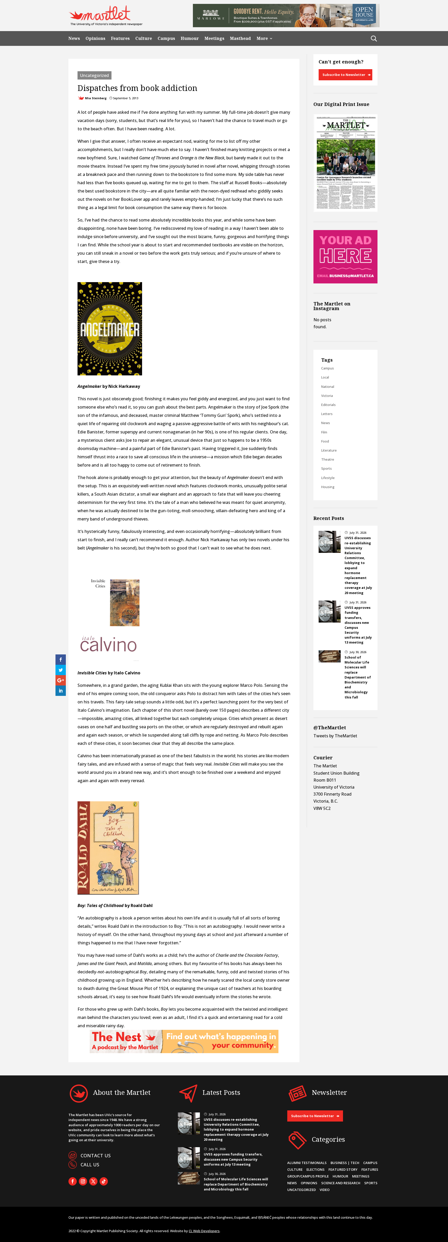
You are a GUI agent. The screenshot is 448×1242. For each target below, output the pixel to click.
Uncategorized (94, 75)
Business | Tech (345, 1162)
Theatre (327, 459)
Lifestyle (328, 477)
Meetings (214, 38)
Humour (190, 38)
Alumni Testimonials (307, 1162)
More (262, 38)
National (327, 386)
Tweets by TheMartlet (335, 736)
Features (120, 38)
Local (325, 377)
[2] (184, 1051)
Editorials (328, 404)
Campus (166, 38)
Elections (315, 1169)
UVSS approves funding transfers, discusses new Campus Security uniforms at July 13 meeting (233, 1159)
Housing (327, 486)
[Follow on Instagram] (83, 1181)
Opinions (95, 38)
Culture (143, 38)
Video (325, 1189)
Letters (327, 413)
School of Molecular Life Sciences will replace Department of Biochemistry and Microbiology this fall (358, 677)
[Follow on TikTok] (104, 1181)
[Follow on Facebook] (72, 1181)
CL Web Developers (204, 1231)
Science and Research (340, 1183)
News (74, 38)
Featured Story (343, 1169)
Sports (326, 468)
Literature (329, 450)
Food (325, 441)
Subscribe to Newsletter (344, 74)
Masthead (240, 38)
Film (324, 432)
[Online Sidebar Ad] (345, 282)
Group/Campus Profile (308, 1176)
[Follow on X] (93, 1181)
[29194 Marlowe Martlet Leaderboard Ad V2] (286, 25)
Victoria (327, 395)
